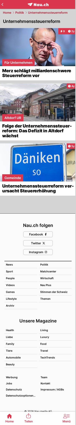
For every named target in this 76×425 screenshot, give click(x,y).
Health (10, 330)
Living (44, 330)
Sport (9, 271)
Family (10, 343)
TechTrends (47, 357)
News (9, 264)
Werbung (12, 377)
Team (44, 377)
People (10, 278)
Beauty (10, 364)
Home (7, 12)
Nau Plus (45, 285)
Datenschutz (14, 389)
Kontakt (45, 383)
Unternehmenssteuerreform (48, 12)
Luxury (44, 337)
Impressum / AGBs (52, 389)
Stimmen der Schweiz (54, 291)
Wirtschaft (46, 278)
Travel (44, 350)
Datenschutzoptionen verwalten (21, 395)
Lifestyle (11, 298)
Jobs (9, 383)
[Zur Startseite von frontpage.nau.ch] (38, 4)
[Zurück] (2, 4)
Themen (45, 298)
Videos (10, 285)
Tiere (9, 350)
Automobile (13, 357)
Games (10, 291)
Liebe (9, 337)
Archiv (10, 305)
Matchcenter (48, 271)
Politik (19, 12)
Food (43, 343)
